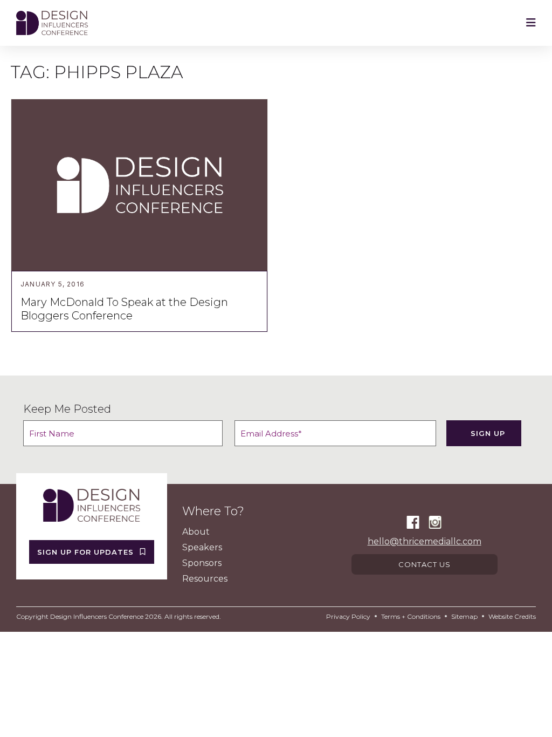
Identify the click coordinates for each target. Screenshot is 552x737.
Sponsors (202, 563)
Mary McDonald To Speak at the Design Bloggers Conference (124, 309)
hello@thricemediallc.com (424, 541)
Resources (204, 579)
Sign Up (488, 433)
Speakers (202, 547)
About (196, 532)
